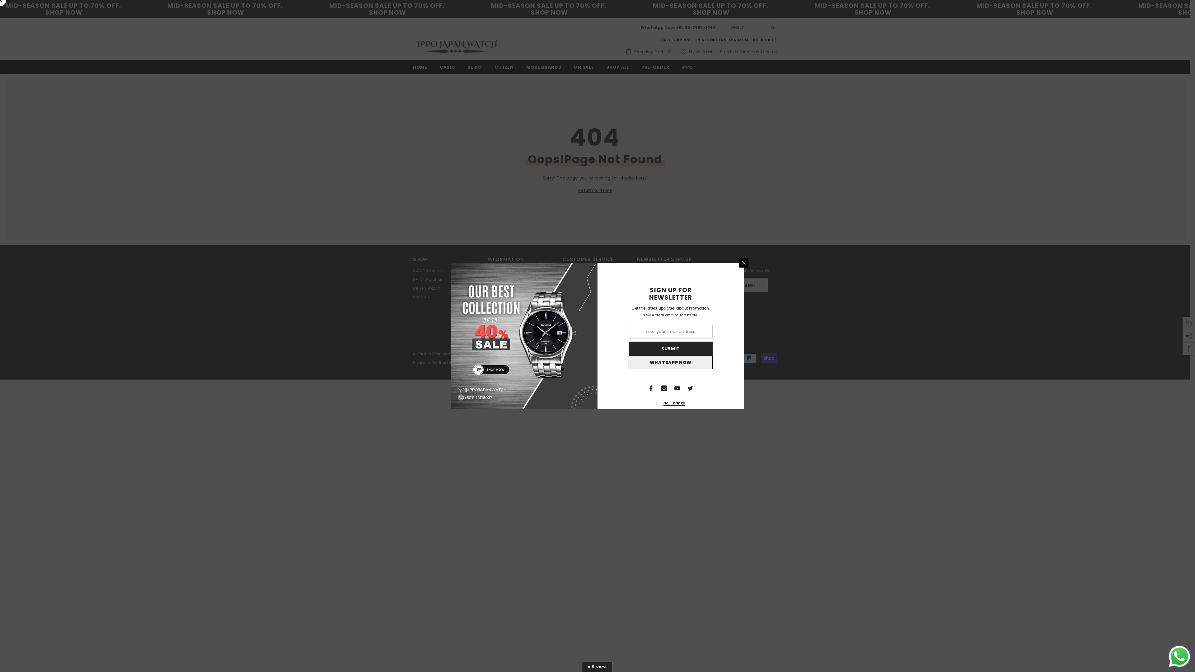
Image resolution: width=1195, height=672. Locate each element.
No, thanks (674, 403)
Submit (670, 349)
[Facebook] (651, 388)
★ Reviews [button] (597, 666)
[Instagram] (664, 388)
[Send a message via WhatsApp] (1179, 656)
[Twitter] (690, 388)
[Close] (743, 263)
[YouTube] (677, 388)
